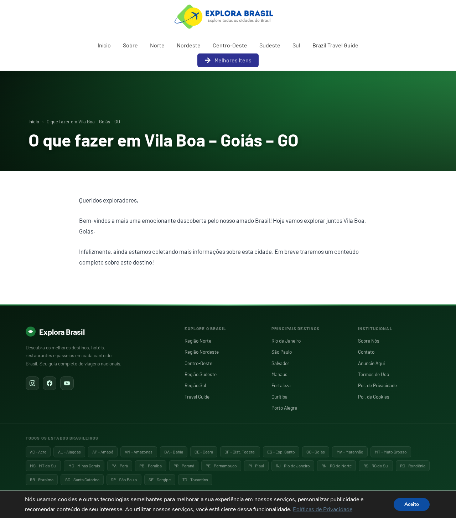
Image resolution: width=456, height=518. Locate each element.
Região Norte (198, 341)
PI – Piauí (256, 465)
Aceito (411, 504)
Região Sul (195, 385)
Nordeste (189, 45)
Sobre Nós (368, 341)
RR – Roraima (41, 479)
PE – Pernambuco (221, 465)
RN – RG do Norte (336, 465)
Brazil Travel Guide (335, 45)
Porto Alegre (284, 408)
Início (104, 45)
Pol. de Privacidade (377, 385)
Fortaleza (281, 385)
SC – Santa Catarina (82, 479)
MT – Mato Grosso (391, 451)
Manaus (279, 374)
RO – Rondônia (412, 465)
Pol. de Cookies (373, 397)
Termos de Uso (373, 374)
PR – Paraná (183, 465)
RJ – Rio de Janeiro (293, 465)
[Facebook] (49, 383)
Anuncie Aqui (371, 363)
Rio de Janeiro (286, 341)
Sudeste (269, 45)
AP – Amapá (102, 451)
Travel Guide (197, 397)
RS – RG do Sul (376, 465)
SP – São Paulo (124, 479)
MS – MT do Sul (43, 465)
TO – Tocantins (195, 479)
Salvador (280, 363)
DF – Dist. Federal (239, 451)
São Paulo (281, 352)
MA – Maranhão (350, 451)
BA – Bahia (173, 451)
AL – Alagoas (69, 451)
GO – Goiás (315, 451)
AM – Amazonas (138, 451)
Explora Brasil (62, 331)
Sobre (130, 45)
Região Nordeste (202, 352)
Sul (296, 45)
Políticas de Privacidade (322, 509)
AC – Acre (38, 451)
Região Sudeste (201, 374)
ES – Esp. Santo (281, 451)
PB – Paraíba (150, 465)
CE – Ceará (204, 451)
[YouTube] (67, 383)
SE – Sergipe (160, 479)
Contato (366, 352)
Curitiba (279, 397)
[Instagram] (32, 383)
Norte (157, 45)
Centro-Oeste (230, 45)
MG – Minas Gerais (84, 465)
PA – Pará (120, 465)
